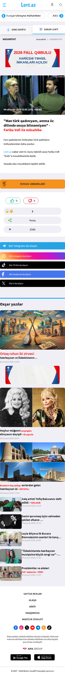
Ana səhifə (41, 39)
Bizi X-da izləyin (16, 283)
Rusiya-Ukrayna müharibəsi (23, 15)
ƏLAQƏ (32, 600)
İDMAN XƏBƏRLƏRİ (32, 184)
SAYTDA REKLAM (32, 593)
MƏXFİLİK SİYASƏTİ (32, 619)
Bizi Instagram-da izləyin (20, 256)
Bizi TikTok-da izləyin (18, 265)
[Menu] (4, 5)
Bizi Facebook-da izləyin (20, 274)
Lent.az (8, 151)
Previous (3, 16)
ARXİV (32, 606)
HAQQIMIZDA (32, 613)
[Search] (60, 4)
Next (61, 16)
